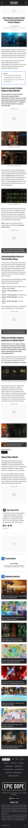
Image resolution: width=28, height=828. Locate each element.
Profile (17, 759)
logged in (12, 565)
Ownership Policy (17, 772)
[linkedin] (11, 526)
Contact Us (6, 763)
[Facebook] (4, 526)
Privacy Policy (13, 763)
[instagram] (6, 526)
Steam (4, 452)
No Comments (22, 28)
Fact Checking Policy (8, 769)
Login (12, 759)
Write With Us (6, 759)
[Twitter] (8, 526)
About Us (22, 759)
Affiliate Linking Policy (13, 775)
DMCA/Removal (9, 766)
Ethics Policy (9, 772)
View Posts (6, 528)
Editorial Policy (18, 766)
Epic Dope (7, 825)
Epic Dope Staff (15, 26)
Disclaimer (21, 763)
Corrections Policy (19, 769)
